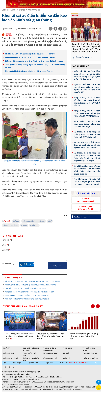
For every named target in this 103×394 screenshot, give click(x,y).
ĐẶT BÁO (49, 363)
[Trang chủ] (5, 363)
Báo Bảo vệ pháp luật (81, 217)
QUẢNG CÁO (33, 363)
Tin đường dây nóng (89, 348)
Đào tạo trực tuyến (64, 393)
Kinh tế (66, 353)
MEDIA (75, 16)
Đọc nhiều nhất (80, 66)
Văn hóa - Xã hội (90, 353)
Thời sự (6, 348)
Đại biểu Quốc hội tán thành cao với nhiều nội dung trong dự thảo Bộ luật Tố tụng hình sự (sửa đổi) (87, 88)
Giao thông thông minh (27, 393)
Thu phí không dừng (46, 393)
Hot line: (74, 363)
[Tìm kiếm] (96, 363)
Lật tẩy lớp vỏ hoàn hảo (82, 57)
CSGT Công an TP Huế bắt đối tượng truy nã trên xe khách (27, 295)
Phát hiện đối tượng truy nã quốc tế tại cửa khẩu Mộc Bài (27, 299)
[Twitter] (65, 29)
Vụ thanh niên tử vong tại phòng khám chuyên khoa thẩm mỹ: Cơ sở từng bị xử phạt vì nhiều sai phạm (87, 157)
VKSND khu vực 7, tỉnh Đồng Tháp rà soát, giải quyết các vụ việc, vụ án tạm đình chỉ (87, 145)
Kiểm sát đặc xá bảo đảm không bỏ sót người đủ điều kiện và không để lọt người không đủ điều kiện (87, 75)
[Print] (51, 29)
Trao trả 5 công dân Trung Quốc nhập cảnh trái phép (25, 288)
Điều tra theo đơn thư (31, 358)
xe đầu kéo (34, 225)
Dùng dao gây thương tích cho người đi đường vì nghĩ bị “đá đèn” (29, 292)
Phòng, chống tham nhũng (49, 348)
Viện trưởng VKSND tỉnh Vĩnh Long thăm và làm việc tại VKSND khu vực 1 (87, 124)
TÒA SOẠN (17, 363)
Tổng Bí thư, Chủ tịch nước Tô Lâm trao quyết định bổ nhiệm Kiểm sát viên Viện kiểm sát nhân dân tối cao (86, 48)
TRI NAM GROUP (9, 393)
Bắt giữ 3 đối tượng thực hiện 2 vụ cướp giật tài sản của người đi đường (32, 281)
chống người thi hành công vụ (33, 221)
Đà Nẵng (16, 221)
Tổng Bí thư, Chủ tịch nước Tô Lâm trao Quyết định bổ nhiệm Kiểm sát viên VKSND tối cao (87, 102)
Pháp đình (67, 348)
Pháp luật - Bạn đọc (30, 353)
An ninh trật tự (34, 10)
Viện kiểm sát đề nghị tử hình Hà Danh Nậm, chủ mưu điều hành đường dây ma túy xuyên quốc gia (87, 170)
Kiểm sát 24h (8, 353)
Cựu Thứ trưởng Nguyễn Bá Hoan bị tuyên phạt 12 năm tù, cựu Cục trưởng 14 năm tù (87, 182)
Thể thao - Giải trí (90, 358)
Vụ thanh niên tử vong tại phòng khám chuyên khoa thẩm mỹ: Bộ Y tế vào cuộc (87, 134)
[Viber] (60, 29)
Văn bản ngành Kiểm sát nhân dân (86, 207)
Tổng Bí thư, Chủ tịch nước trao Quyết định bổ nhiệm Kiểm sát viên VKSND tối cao (87, 113)
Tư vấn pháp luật (50, 353)
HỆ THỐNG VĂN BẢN (86, 193)
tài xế (50, 221)
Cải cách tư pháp (50, 358)
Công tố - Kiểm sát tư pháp (13, 10)
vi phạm (24, 225)
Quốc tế (66, 358)
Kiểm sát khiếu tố (10, 358)
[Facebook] (55, 29)
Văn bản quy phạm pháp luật (85, 199)
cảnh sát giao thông (10, 225)
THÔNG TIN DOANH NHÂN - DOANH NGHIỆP (23, 306)
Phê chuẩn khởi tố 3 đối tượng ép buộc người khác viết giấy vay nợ (30, 285)
